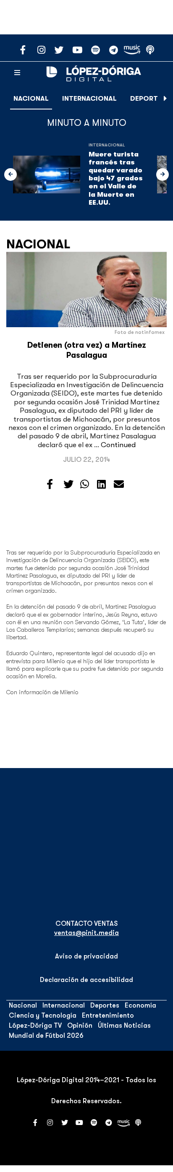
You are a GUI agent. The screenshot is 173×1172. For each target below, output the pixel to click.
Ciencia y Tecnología (42, 1015)
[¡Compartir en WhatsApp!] (84, 484)
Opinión (79, 1025)
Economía (140, 1005)
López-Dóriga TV (35, 1025)
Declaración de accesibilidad (86, 980)
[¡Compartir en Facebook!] (50, 484)
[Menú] (17, 73)
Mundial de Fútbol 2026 (46, 1035)
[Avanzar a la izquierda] (10, 174)
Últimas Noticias (124, 1025)
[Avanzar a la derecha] (165, 98)
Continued (118, 445)
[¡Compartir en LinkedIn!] (101, 484)
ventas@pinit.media (86, 933)
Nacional (31, 98)
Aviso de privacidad (86, 956)
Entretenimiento (108, 1015)
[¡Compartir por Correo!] (119, 484)
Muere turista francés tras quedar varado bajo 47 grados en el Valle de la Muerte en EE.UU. (116, 178)
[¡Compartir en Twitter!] (68, 484)
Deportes (148, 98)
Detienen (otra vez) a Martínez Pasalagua (86, 350)
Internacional (89, 98)
